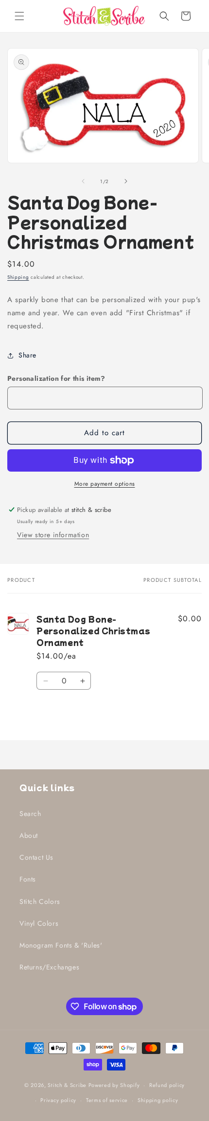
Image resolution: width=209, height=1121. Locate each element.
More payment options (104, 483)
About (28, 835)
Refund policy (167, 1085)
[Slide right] (126, 181)
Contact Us (36, 857)
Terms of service (107, 1100)
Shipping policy (158, 1100)
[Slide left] (83, 181)
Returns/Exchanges (49, 967)
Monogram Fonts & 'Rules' (60, 945)
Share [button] (27, 355)
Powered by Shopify (114, 1085)
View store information (53, 535)
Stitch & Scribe (67, 1085)
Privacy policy (58, 1100)
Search (30, 813)
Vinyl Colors (38, 923)
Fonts (27, 879)
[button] (19, 16)
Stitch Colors (39, 901)
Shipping (18, 277)
